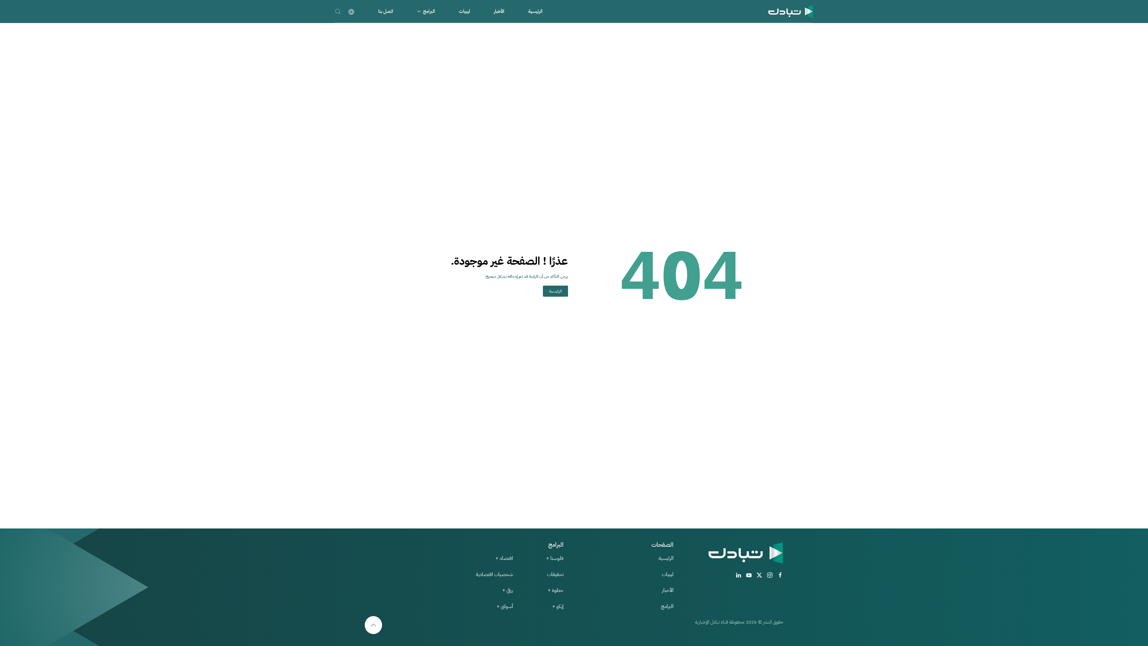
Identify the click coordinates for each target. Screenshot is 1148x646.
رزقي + (507, 590)
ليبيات (464, 11)
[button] (338, 11)
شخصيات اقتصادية (494, 574)
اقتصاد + (504, 558)
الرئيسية (535, 11)
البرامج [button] (429, 11)
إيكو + (558, 606)
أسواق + (505, 606)
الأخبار (499, 11)
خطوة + (556, 590)
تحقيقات (555, 574)
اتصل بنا (385, 11)
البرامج (667, 606)
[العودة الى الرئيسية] (790, 11)
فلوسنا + (555, 558)
